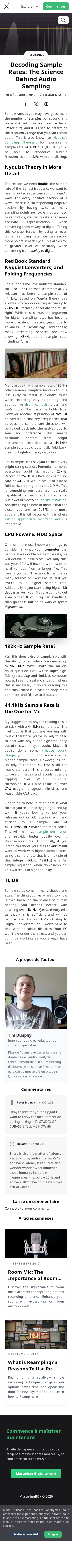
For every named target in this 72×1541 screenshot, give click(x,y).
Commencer (55, 6)
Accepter (53, 1534)
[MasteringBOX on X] (36, 104)
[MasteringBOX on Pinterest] (46, 104)
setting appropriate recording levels (34, 519)
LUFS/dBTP (59, 779)
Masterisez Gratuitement (36, 1473)
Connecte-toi (15, 1208)
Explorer (27, 6)
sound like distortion (50, 500)
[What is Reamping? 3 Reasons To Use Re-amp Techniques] (36, 1334)
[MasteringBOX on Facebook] (26, 104)
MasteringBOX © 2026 (36, 1496)
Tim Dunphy (19, 1035)
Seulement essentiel (26, 1534)
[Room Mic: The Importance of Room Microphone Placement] (36, 1243)
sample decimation (52, 831)
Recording (36, 55)
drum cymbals (36, 404)
